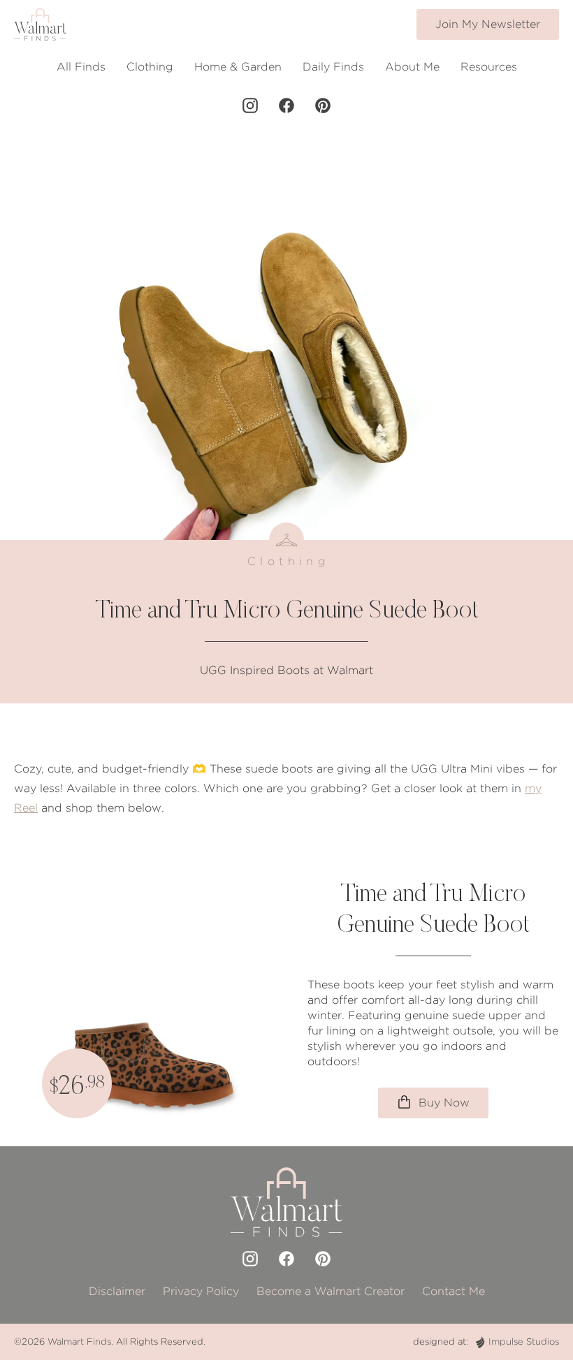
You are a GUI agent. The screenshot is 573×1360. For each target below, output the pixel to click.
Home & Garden (238, 66)
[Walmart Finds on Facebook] (286, 105)
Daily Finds (333, 66)
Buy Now (442, 1102)
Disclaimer (117, 1291)
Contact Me (453, 1291)
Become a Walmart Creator (330, 1291)
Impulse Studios (523, 1341)
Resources (488, 66)
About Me (412, 66)
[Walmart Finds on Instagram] (250, 105)
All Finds (81, 66)
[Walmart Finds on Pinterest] (323, 105)
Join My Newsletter (487, 24)
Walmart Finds (79, 1341)
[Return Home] (40, 24)
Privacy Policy (201, 1291)
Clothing (149, 66)
